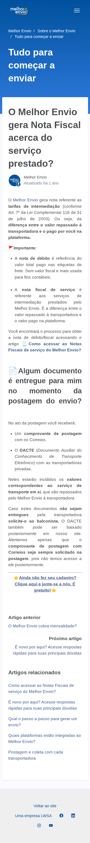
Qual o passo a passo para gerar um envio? (42, 721)
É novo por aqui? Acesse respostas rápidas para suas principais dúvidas (42, 705)
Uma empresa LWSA (33, 816)
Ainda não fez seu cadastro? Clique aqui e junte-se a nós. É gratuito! (45, 583)
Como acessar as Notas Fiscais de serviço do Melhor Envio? (41, 688)
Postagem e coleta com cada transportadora (35, 755)
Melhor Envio (19, 31)
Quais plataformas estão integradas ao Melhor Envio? (44, 738)
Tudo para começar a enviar (39, 36)
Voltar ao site (45, 806)
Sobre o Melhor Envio (56, 31)
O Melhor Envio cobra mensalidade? (42, 626)
